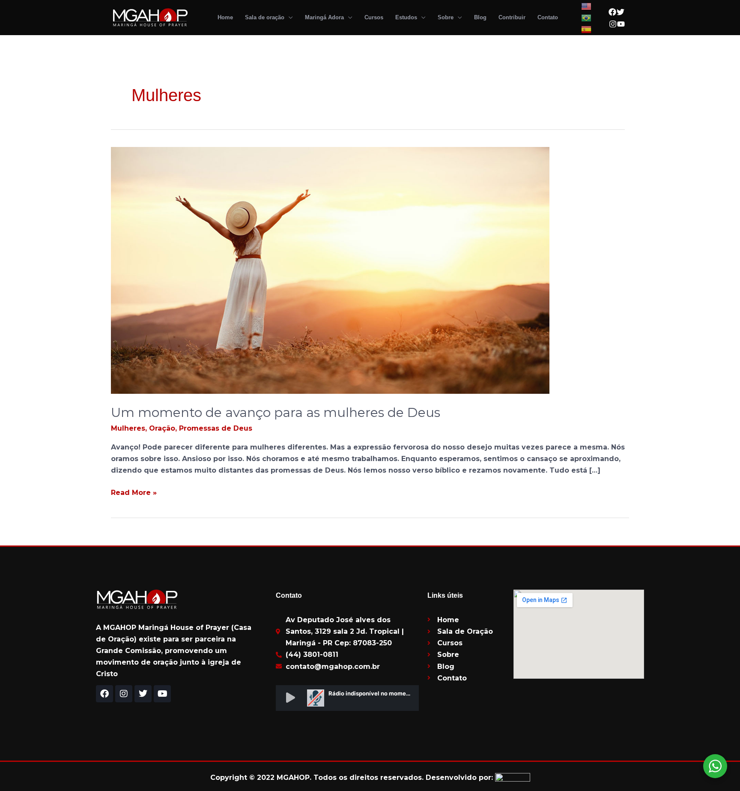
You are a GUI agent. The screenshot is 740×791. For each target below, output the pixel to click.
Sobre (446, 17)
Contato (547, 17)
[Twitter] (620, 12)
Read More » (134, 492)
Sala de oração (264, 17)
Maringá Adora (324, 17)
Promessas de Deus (215, 428)
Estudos (406, 17)
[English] (586, 6)
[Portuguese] (586, 17)
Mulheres (128, 428)
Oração (162, 428)
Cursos (373, 17)
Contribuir (511, 17)
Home (225, 17)
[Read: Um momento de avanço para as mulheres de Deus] (330, 270)
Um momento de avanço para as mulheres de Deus (275, 412)
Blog (480, 17)
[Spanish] (586, 29)
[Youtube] (621, 24)
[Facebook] (612, 12)
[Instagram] (613, 24)
